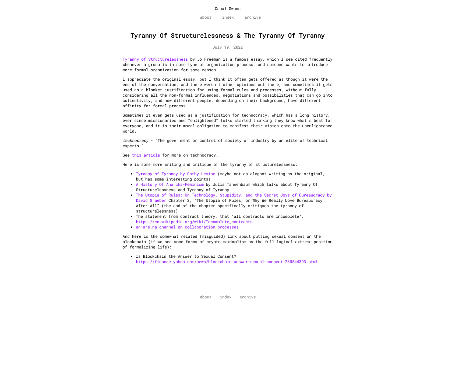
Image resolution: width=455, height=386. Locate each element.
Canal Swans (227, 8)
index (228, 17)
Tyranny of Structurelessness (155, 59)
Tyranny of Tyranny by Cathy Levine (175, 173)
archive (252, 17)
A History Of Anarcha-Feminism (170, 184)
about (206, 17)
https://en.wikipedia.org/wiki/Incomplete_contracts (194, 221)
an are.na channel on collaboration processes (187, 226)
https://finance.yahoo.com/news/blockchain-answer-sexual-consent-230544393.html (227, 261)
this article (146, 155)
